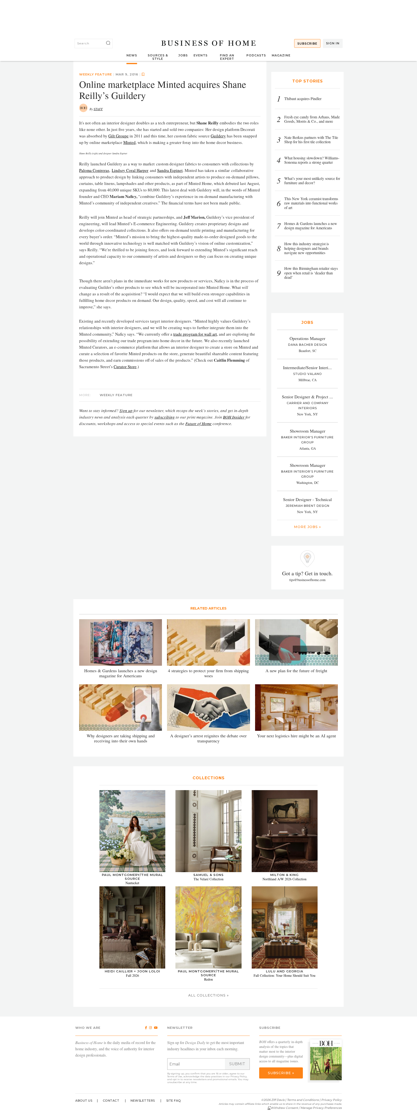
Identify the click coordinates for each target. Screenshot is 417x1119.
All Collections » (208, 995)
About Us (83, 1100)
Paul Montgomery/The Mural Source (132, 877)
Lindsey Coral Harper (130, 170)
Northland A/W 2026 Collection (284, 879)
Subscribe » (281, 1073)
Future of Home (198, 423)
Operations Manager (307, 338)
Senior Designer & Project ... (307, 397)
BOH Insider (233, 417)
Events (201, 55)
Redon (208, 979)
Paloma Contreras (94, 170)
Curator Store (125, 366)
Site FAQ (173, 1100)
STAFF (98, 109)
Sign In (333, 43)
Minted (129, 142)
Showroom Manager (307, 431)
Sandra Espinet (170, 170)
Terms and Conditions (303, 1100)
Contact (111, 1100)
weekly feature (95, 74)
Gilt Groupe (118, 136)
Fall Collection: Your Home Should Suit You (284, 975)
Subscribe (307, 43)
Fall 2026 (132, 975)
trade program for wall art (195, 334)
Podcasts (256, 55)
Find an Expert (227, 57)
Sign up (125, 410)
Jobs (183, 55)
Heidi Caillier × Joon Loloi (132, 971)
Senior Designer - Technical (307, 499)
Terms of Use (174, 1076)
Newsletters (143, 1100)
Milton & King (284, 875)
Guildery (218, 136)
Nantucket (132, 883)
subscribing (164, 417)
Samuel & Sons (208, 875)
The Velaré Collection (208, 879)
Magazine (281, 55)
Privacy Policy (238, 1076)
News (131, 55)
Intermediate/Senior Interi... (307, 367)
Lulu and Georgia (284, 971)
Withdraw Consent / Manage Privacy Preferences (306, 1108)
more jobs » (307, 527)
